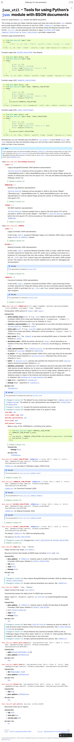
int (9, 724)
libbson (43, 155)
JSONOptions (13, 388)
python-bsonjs (22, 153)
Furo (9, 739)
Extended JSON (50, 30)
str (9, 575)
